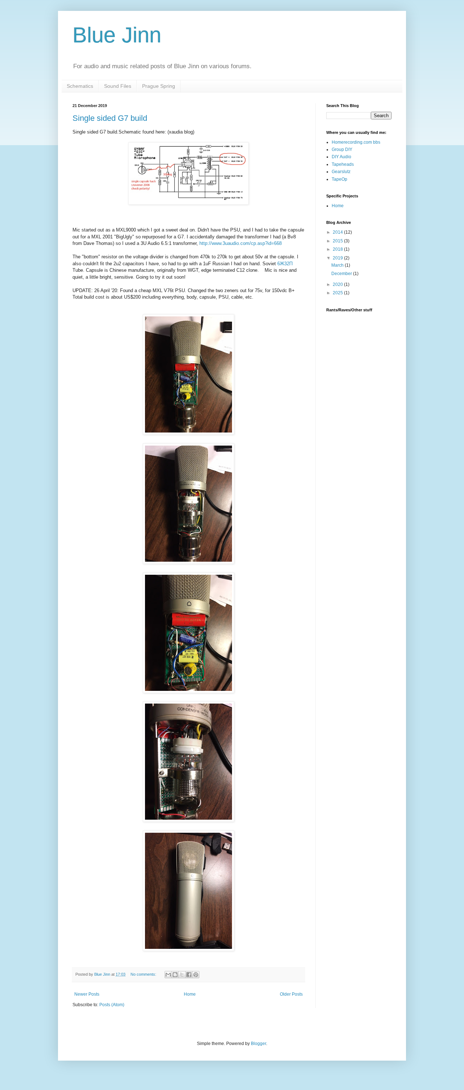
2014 (338, 232)
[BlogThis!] (175, 974)
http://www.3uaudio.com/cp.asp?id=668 (240, 243)
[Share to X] (182, 974)
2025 (338, 292)
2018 (338, 249)
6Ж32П (285, 263)
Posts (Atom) (111, 1004)
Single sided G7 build (109, 118)
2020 (338, 284)
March (338, 265)
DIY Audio (341, 156)
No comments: (143, 974)
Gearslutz (341, 171)
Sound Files (117, 86)
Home (190, 994)
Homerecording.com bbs (356, 142)
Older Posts (291, 994)
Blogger (258, 1043)
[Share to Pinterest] (195, 974)
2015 (338, 240)
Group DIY (342, 149)
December (342, 273)
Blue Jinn (116, 35)
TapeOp (339, 179)
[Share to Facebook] (188, 974)
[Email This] (168, 974)
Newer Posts (86, 994)
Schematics (80, 86)
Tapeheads (343, 164)
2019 (338, 258)
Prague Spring (158, 86)
